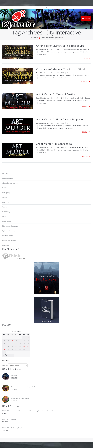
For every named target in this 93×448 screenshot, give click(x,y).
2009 (62, 123)
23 (28, 346)
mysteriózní (67, 52)
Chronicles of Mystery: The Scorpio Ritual (60, 69)
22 (24, 346)
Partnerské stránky (9, 240)
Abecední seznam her (10, 183)
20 (16, 346)
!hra (52, 49)
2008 (62, 73)
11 (8, 343)
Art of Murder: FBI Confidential (54, 143)
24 (4, 349)
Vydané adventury (8, 231)
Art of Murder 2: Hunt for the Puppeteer (60, 119)
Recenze (5, 202)
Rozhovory (6, 212)
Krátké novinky (7, 178)
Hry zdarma (6, 221)
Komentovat (42, 54)
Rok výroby (6, 193)
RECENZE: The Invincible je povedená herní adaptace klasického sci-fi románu (30, 411)
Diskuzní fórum (7, 236)
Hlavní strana (34, 38)
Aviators (14, 375)
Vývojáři (5, 197)
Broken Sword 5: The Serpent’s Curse (25, 387)
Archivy (4, 366)
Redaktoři (5, 245)
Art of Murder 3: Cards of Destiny (56, 94)
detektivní (41, 52)
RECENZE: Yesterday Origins (12, 428)
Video (4, 216)
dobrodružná (51, 52)
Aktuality (5, 173)
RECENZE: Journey (9, 419)
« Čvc (6, 355)
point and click (77, 52)
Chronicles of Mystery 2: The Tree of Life (60, 45)
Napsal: (42, 49)
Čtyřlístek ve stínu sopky (20, 398)
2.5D (57, 49)
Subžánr (5, 188)
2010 (62, 98)
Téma (4, 207)
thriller (86, 52)
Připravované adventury (10, 226)
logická (59, 52)
